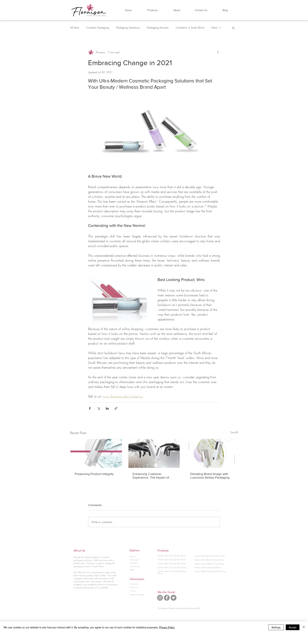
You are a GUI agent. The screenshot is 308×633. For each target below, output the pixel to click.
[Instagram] (160, 598)
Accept (292, 627)
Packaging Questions (128, 27)
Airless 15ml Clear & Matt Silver (172, 555)
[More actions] (218, 52)
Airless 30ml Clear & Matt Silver (172, 559)
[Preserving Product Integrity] (96, 453)
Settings (276, 627)
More (214, 27)
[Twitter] (173, 598)
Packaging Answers (158, 27)
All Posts (74, 27)
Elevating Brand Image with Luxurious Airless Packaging (209, 475)
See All (234, 432)
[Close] (304, 627)
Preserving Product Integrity (94, 474)
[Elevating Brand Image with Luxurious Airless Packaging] (212, 453)
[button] (233, 27)
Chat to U (133, 587)
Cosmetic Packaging (97, 27)
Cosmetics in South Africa (190, 27)
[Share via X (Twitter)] (98, 408)
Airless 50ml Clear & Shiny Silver (172, 567)
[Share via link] (116, 408)
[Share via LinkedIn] (107, 408)
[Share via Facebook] (89, 408)
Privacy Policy (167, 627)
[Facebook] (167, 598)
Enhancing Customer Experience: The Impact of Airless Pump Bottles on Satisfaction (151, 475)
